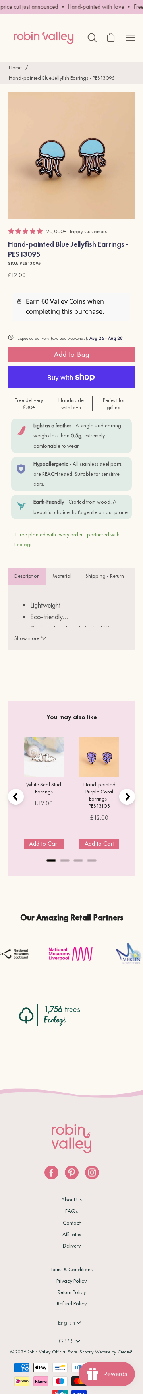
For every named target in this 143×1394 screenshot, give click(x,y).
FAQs (71, 1211)
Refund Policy (72, 1303)
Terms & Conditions (71, 1269)
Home (15, 67)
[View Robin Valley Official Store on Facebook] (51, 1172)
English (66, 1323)
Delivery (72, 1245)
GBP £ (66, 1341)
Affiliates (71, 1234)
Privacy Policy (71, 1280)
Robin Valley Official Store (52, 1352)
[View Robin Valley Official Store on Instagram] (92, 1172)
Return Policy (72, 1292)
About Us (71, 1199)
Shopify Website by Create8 (106, 1352)
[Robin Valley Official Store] (43, 38)
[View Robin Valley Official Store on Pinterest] (72, 1172)
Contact (72, 1222)
